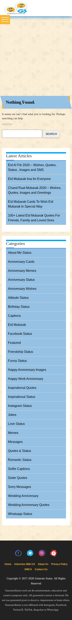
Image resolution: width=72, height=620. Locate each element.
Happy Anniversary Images (27, 369)
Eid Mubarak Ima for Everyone (29, 179)
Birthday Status (19, 306)
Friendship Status (20, 351)
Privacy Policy (59, 564)
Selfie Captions (19, 469)
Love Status (16, 423)
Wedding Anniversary (23, 496)
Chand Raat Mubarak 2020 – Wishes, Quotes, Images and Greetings (34, 190)
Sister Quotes (17, 478)
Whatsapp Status (20, 514)
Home (8, 564)
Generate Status (43, 578)
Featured (14, 342)
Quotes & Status (19, 450)
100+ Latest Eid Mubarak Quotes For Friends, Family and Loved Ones (34, 218)
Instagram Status (20, 405)
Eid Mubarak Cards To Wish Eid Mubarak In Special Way (30, 204)
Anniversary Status (21, 279)
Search (51, 133)
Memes (13, 432)
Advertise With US (24, 564)
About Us (43, 564)
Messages (15, 441)
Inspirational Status (21, 396)
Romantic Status (19, 459)
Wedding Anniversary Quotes (28, 505)
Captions (14, 315)
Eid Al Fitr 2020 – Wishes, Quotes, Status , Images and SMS (32, 167)
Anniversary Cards (21, 261)
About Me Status (19, 252)
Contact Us (41, 569)
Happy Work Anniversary (25, 378)
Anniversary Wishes (22, 288)
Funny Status (17, 360)
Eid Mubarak (17, 324)
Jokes (12, 414)
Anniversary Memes (22, 270)
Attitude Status (18, 297)
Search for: (7, 124)
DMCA (28, 569)
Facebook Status (20, 333)
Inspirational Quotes (22, 387)
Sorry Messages (19, 487)
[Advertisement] (36, 54)
